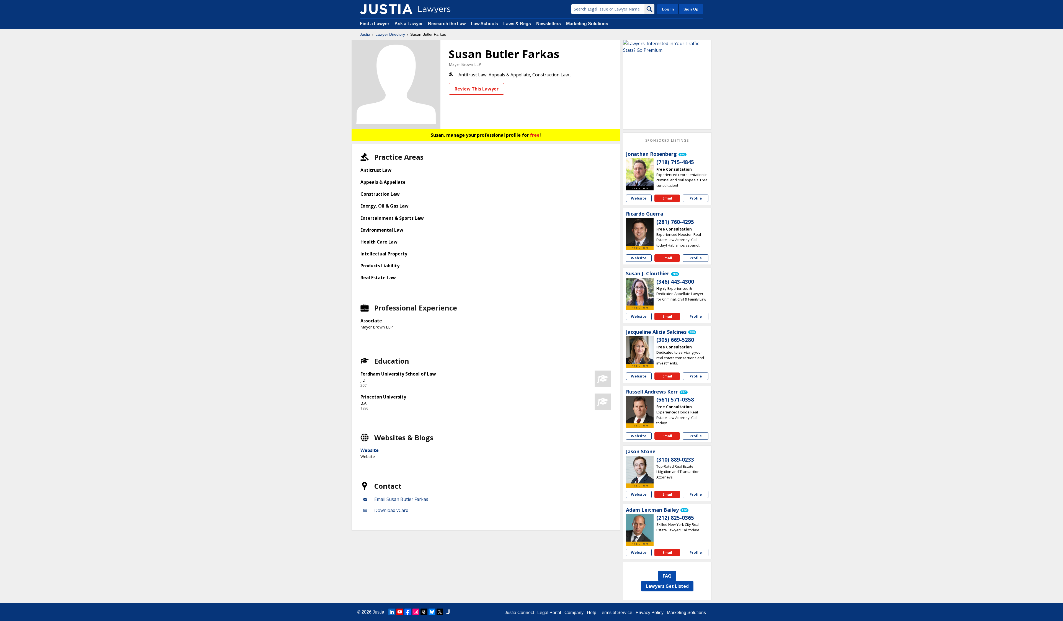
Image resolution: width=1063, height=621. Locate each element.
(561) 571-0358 (675, 399)
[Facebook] (407, 612)
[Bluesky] (432, 612)
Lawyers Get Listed (667, 586)
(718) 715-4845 (675, 162)
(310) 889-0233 (675, 459)
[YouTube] (399, 612)
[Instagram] (415, 612)
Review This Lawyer (477, 89)
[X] (440, 612)
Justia (365, 34)
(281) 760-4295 (675, 222)
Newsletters (548, 23)
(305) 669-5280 (675, 339)
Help (591, 612)
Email (667, 198)
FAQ (667, 576)
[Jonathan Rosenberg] (640, 172)
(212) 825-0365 (675, 517)
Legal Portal (549, 612)
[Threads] (423, 612)
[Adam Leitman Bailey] (640, 528)
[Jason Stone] (640, 469)
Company (574, 612)
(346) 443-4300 (675, 281)
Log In (668, 9)
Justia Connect (519, 612)
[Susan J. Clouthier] (640, 292)
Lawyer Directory (390, 34)
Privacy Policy (650, 612)
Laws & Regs (517, 23)
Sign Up (690, 9)
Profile (696, 198)
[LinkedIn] (391, 612)
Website (369, 450)
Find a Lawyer (374, 23)
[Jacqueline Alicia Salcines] (640, 350)
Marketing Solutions (587, 23)
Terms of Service (616, 612)
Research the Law (447, 23)
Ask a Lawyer (409, 23)
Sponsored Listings (667, 140)
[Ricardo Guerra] (640, 232)
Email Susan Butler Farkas (401, 499)
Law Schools (484, 23)
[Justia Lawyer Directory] (386, 9)
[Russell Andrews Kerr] (640, 409)
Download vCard (391, 510)
